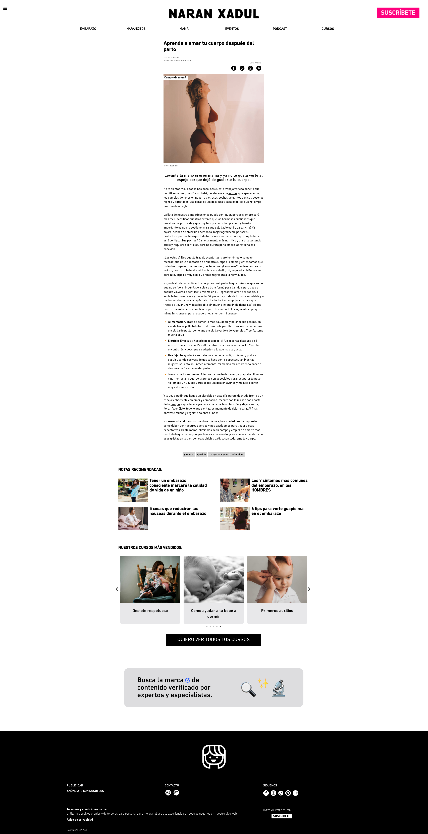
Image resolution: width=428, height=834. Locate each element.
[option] (150, 590)
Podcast (280, 29)
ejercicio (201, 454)
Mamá (184, 29)
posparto (188, 454)
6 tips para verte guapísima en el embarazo (277, 511)
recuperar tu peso (219, 454)
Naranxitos (136, 29)
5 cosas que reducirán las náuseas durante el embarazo (177, 511)
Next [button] (309, 589)
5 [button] (220, 626)
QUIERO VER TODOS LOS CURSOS (213, 639)
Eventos (232, 29)
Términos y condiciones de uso (87, 809)
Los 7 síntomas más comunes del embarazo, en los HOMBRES (279, 486)
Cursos (328, 29)
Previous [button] (117, 589)
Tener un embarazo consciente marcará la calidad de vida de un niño (178, 486)
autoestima (237, 454)
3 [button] (213, 626)
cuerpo (175, 404)
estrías (233, 193)
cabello (220, 270)
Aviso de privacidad (80, 819)
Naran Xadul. (174, 57)
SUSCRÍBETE (281, 816)
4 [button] (217, 626)
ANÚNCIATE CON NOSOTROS (85, 791)
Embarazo (88, 29)
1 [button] (207, 626)
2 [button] (210, 626)
